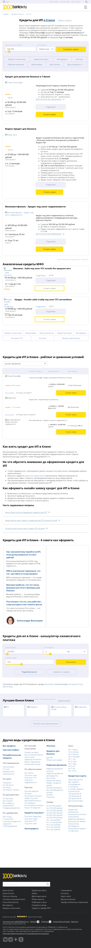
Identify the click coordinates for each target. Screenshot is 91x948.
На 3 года (72, 763)
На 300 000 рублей (54, 815)
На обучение (8, 785)
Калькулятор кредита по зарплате (77, 829)
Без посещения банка (34, 755)
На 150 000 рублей (54, 810)
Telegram (33, 921)
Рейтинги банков (10, 896)
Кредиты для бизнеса (71, 338)
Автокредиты (62, 59)
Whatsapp (44, 921)
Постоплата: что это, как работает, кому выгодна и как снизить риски (24, 603)
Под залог (50, 797)
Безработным (8, 771)
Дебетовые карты (39, 896)
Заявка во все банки (33, 759)
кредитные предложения (35, 476)
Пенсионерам (8, 767)
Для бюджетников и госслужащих (33, 801)
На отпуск (7, 787)
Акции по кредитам (33, 807)
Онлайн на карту (31, 752)
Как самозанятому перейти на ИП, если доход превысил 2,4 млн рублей (23, 554)
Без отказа (7, 816)
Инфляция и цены (39, 902)
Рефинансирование (16, 64)
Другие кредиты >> (75, 64)
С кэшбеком (73, 786)
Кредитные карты (41, 59)
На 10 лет (72, 771)
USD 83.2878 (54, 2)
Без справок (8, 801)
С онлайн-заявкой (75, 789)
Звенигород (8, 686)
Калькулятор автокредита (73, 825)
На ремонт (7, 782)
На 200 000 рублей (54, 813)
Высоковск (49, 684)
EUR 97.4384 (65, 2)
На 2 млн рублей (53, 824)
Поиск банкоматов (10, 902)
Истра (80, 684)
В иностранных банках (34, 805)
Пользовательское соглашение (37, 933)
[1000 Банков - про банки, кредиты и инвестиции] (15, 939)
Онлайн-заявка (49, 114)
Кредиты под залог (34, 812)
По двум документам (11, 808)
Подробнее (50, 107)
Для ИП (49, 757)
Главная (6, 14)
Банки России (8, 893)
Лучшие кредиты (32, 791)
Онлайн (49, 794)
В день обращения (32, 762)
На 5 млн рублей (53, 829)
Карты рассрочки (47, 333)
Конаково (73, 684)
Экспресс (28, 793)
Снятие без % (73, 791)
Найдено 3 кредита (65, 20)
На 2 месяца (73, 752)
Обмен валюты (38, 899)
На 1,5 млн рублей (54, 822)
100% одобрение (10, 826)
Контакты (65, 893)
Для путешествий (75, 801)
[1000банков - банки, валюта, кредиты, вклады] (21, 939)
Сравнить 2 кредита (61, 672)
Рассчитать (71, 662)
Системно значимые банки (14, 899)
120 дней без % (74, 796)
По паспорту (8, 798)
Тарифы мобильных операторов (74, 902)
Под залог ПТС (17, 338)
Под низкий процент (33, 796)
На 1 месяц (72, 749)
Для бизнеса (55, 64)
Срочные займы (11, 749)
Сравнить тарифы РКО (41, 908)
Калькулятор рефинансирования (76, 817)
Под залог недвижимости (31, 781)
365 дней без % (74, 798)
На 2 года (72, 761)
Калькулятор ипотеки (77, 814)
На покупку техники (11, 789)
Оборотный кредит (54, 760)
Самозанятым (8, 774)
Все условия (9, 393)
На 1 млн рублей (53, 820)
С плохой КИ (8, 819)
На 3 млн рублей (53, 827)
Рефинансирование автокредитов (54, 774)
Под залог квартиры (33, 816)
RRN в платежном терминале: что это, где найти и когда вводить (23, 572)
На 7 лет (71, 768)
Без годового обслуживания (74, 783)
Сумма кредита (10, 647)
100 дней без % (74, 794)
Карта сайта (66, 896)
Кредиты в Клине (17, 14)
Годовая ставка (10, 658)
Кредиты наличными (17, 59)
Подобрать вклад (39, 905)
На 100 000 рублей (54, 808)
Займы (34, 893)
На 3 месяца (73, 754)
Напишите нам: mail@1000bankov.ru (16, 921)
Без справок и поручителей (8, 804)
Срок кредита (42, 45)
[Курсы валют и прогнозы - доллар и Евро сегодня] (5, 939)
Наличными (29, 757)
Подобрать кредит (71, 49)
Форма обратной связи (61, 921)
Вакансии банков (68, 899)
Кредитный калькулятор (73, 810)
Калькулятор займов (76, 821)
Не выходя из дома (32, 764)
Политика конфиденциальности (14, 933)
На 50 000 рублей (53, 806)
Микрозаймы (36, 64)
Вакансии (74, 921)
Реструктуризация (53, 787)
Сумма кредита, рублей (13, 45)
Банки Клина (8, 890)
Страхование (66, 890)
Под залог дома (31, 819)
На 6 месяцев (73, 756)
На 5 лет (71, 766)
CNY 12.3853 (75, 2)
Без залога (29, 773)
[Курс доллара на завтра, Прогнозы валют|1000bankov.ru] (10, 939)
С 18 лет (6, 769)
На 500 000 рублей (54, 817)
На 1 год (71, 759)
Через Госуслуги (31, 798)
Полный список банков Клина (45, 723)
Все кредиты (9, 745)
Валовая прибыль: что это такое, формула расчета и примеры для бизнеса (23, 587)
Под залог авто (31, 775)
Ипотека (79, 59)
